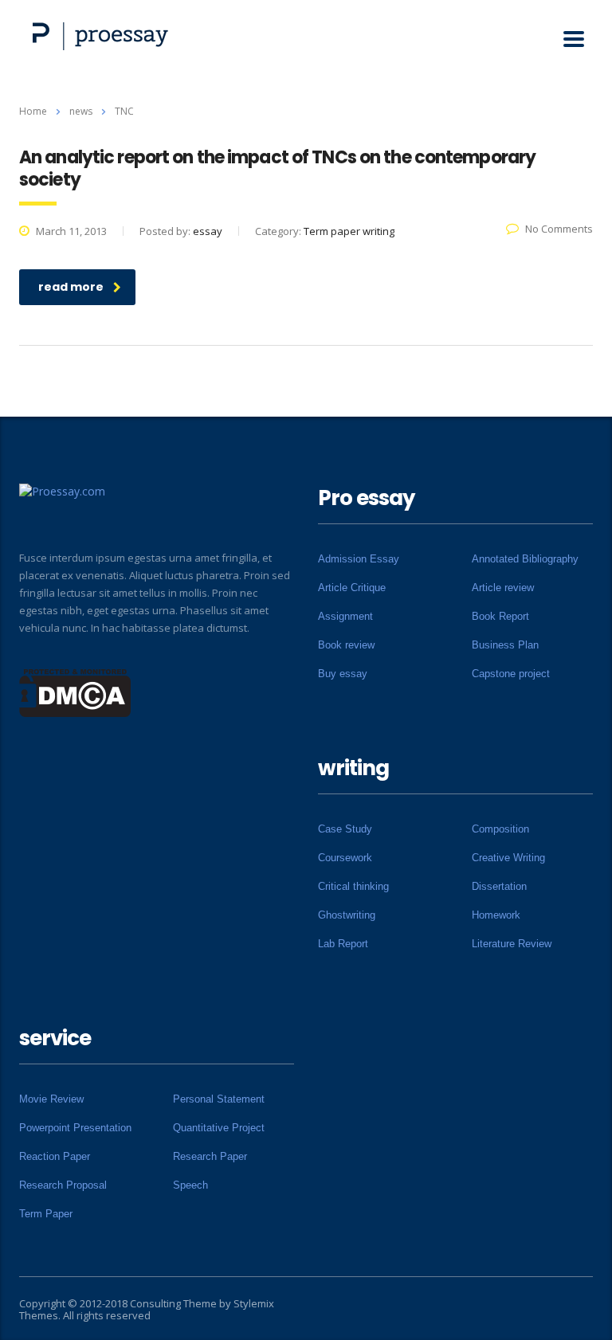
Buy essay (342, 674)
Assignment (345, 616)
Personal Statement (219, 1099)
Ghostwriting (346, 915)
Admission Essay (358, 559)
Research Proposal (63, 1185)
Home (33, 111)
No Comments (559, 228)
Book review (346, 645)
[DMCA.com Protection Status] (75, 691)
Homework (496, 915)
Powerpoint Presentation (75, 1128)
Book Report (500, 616)
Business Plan (505, 645)
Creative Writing (508, 858)
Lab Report (343, 944)
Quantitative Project (219, 1128)
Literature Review (511, 944)
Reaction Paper (54, 1156)
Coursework (345, 858)
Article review (503, 588)
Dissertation (499, 886)
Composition (500, 829)
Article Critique (352, 588)
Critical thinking (353, 886)
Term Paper (46, 1214)
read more (71, 287)
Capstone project (511, 674)
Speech (190, 1185)
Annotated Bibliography (525, 559)
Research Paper (210, 1156)
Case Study (345, 829)
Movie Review (51, 1099)
